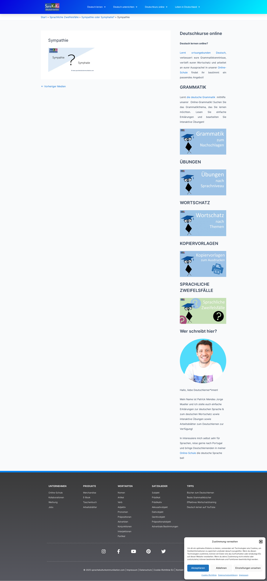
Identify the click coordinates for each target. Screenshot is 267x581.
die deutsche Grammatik (201, 97)
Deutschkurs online (154, 7)
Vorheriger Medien (53, 86)
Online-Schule (188, 453)
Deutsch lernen (95, 7)
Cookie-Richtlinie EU (164, 570)
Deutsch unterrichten (123, 7)
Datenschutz (145, 570)
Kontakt (180, 570)
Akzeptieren (198, 567)
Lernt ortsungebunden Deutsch (203, 52)
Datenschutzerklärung (227, 575)
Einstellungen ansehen (248, 567)
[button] (260, 541)
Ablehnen (221, 567)
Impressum (243, 575)
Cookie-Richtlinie (209, 575)
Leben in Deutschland (186, 7)
